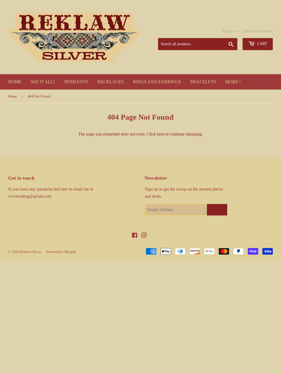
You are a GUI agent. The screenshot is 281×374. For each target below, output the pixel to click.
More (231, 81)
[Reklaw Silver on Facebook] (134, 236)
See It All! (43, 81)
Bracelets (203, 81)
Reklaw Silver (30, 252)
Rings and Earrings (157, 81)
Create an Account (257, 31)
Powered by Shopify (61, 252)
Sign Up (217, 210)
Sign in (228, 31)
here (160, 134)
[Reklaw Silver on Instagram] (144, 236)
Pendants (76, 81)
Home (14, 81)
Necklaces (110, 81)
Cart (261, 44)
